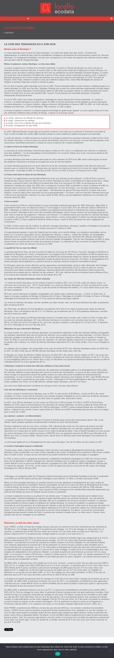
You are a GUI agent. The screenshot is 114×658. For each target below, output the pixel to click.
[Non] (110, 650)
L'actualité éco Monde (19, 27)
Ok (57, 654)
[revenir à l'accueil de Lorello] (57, 12)
